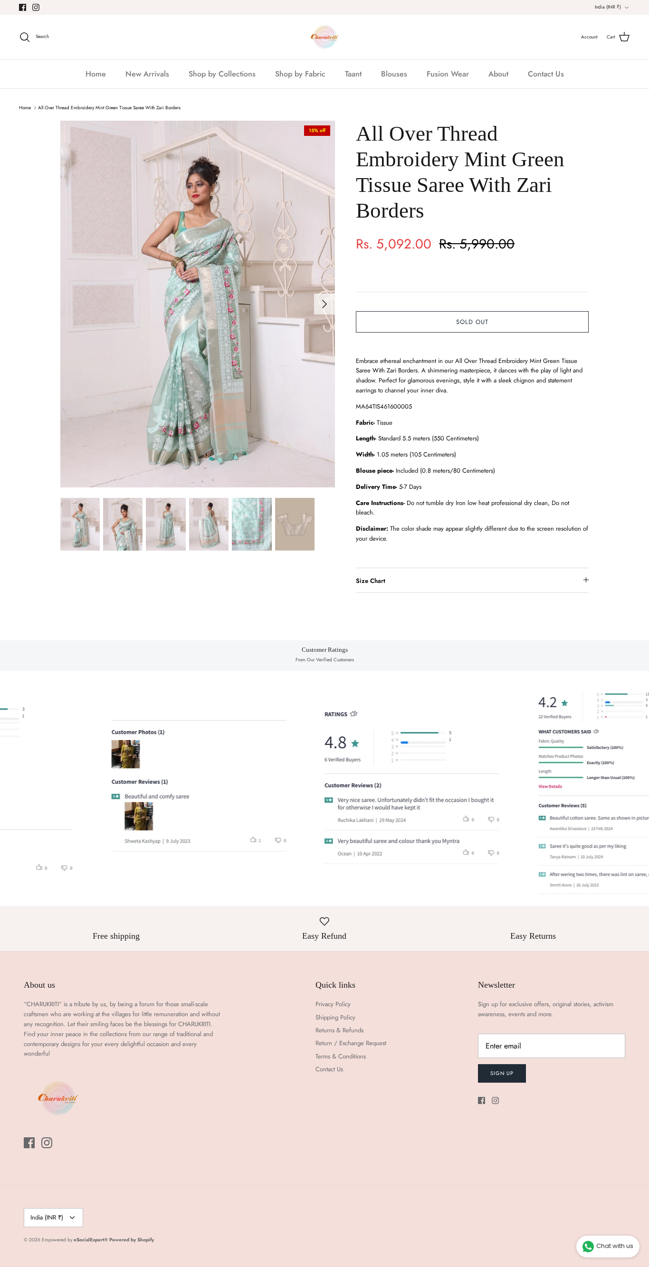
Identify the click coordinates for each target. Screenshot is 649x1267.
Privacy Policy (333, 1004)
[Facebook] (22, 7)
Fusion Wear (448, 73)
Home (96, 73)
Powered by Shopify (131, 1239)
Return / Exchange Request (350, 1043)
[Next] (324, 304)
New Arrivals (147, 73)
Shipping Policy (335, 1017)
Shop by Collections (222, 73)
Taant (353, 73)
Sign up (502, 1073)
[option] (197, 304)
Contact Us (546, 73)
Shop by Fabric (300, 73)
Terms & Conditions (340, 1056)
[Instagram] (35, 7)
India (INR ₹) (608, 6)
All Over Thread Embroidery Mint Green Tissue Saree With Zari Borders (109, 107)
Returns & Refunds (339, 1030)
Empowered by (75, 1239)
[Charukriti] (325, 37)
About (498, 73)
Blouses (394, 73)
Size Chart (370, 580)
